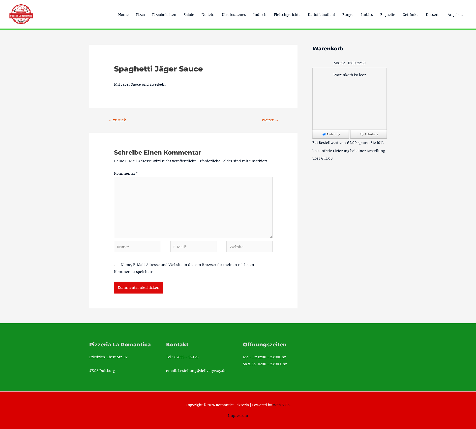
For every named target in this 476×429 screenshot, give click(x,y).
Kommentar (126, 173)
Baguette (387, 14)
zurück (117, 120)
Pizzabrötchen (164, 14)
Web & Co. (282, 404)
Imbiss (367, 14)
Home (123, 14)
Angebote (456, 14)
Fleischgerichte (287, 14)
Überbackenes (234, 14)
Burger (348, 14)
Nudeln (208, 14)
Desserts (433, 14)
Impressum (238, 415)
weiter (270, 120)
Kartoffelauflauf (321, 14)
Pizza (140, 14)
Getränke (410, 14)
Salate (189, 14)
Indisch (260, 14)
